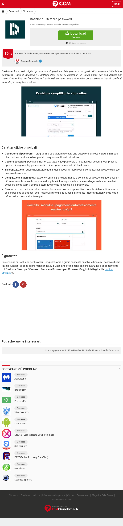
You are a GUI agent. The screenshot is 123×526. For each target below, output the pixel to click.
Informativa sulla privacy (53, 495)
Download (14, 11)
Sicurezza (28, 11)
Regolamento (83, 495)
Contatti (70, 495)
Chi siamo (13, 495)
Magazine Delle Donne (102, 495)
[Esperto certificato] (40, 61)
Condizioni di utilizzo (30, 495)
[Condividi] (15, 284)
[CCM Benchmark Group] (61, 509)
